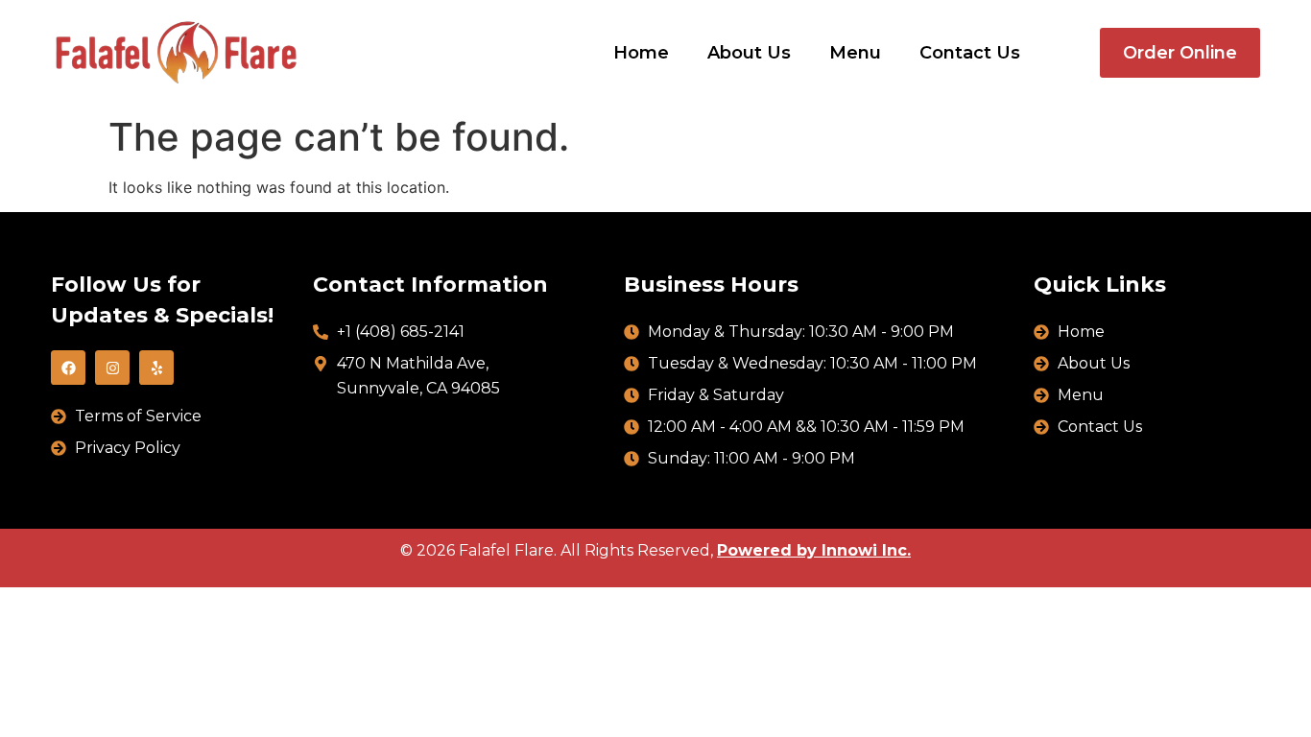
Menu (855, 52)
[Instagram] (112, 367)
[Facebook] (68, 367)
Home (641, 52)
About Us (749, 52)
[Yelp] (156, 367)
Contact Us (969, 52)
